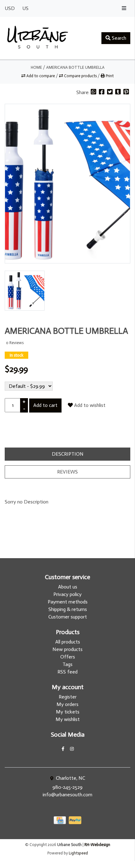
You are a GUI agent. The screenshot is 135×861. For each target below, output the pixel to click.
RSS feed (67, 672)
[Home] (38, 38)
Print (109, 75)
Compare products (80, 75)
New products (67, 649)
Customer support (67, 617)
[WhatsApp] (94, 92)
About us (67, 587)
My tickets (67, 712)
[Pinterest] (126, 92)
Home (36, 67)
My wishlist (68, 719)
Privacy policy (67, 594)
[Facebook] (102, 92)
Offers (67, 657)
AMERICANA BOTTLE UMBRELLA (75, 67)
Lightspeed (78, 853)
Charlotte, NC (70, 778)
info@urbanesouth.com (67, 795)
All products (67, 642)
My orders (67, 704)
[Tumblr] (118, 92)
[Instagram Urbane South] (72, 749)
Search (118, 38)
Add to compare (40, 75)
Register (68, 697)
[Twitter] (110, 92)
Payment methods (68, 602)
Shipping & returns (67, 609)
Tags (67, 664)
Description (68, 454)
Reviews (67, 472)
